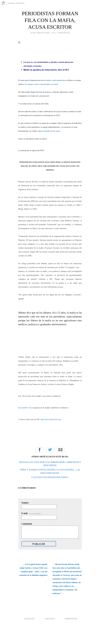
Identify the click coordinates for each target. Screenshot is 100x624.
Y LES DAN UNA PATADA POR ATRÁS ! (50, 477)
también (25, 408)
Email (60, 449)
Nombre (25, 503)
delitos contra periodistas (55, 80)
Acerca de (29, 619)
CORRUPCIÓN (63, 33)
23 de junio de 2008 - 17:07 (43, 33)
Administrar (71, 619)
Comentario (26, 524)
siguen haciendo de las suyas (49, 131)
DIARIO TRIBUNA (16, 3)
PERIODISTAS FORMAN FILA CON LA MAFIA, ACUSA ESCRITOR (50, 20)
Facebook (39, 449)
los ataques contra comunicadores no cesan (41, 84)
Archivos (50, 619)
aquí (44, 396)
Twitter (50, 449)
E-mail (31, 513)
